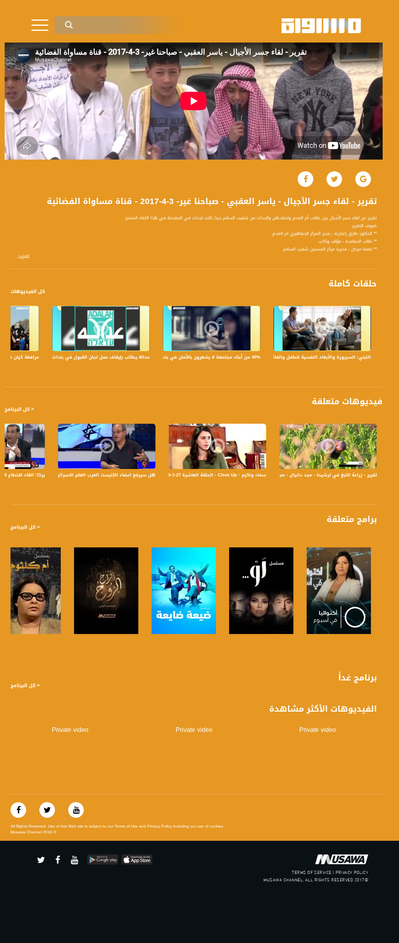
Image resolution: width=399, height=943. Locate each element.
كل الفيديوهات (28, 291)
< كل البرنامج (19, 409)
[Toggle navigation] (40, 25)
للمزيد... (22, 256)
